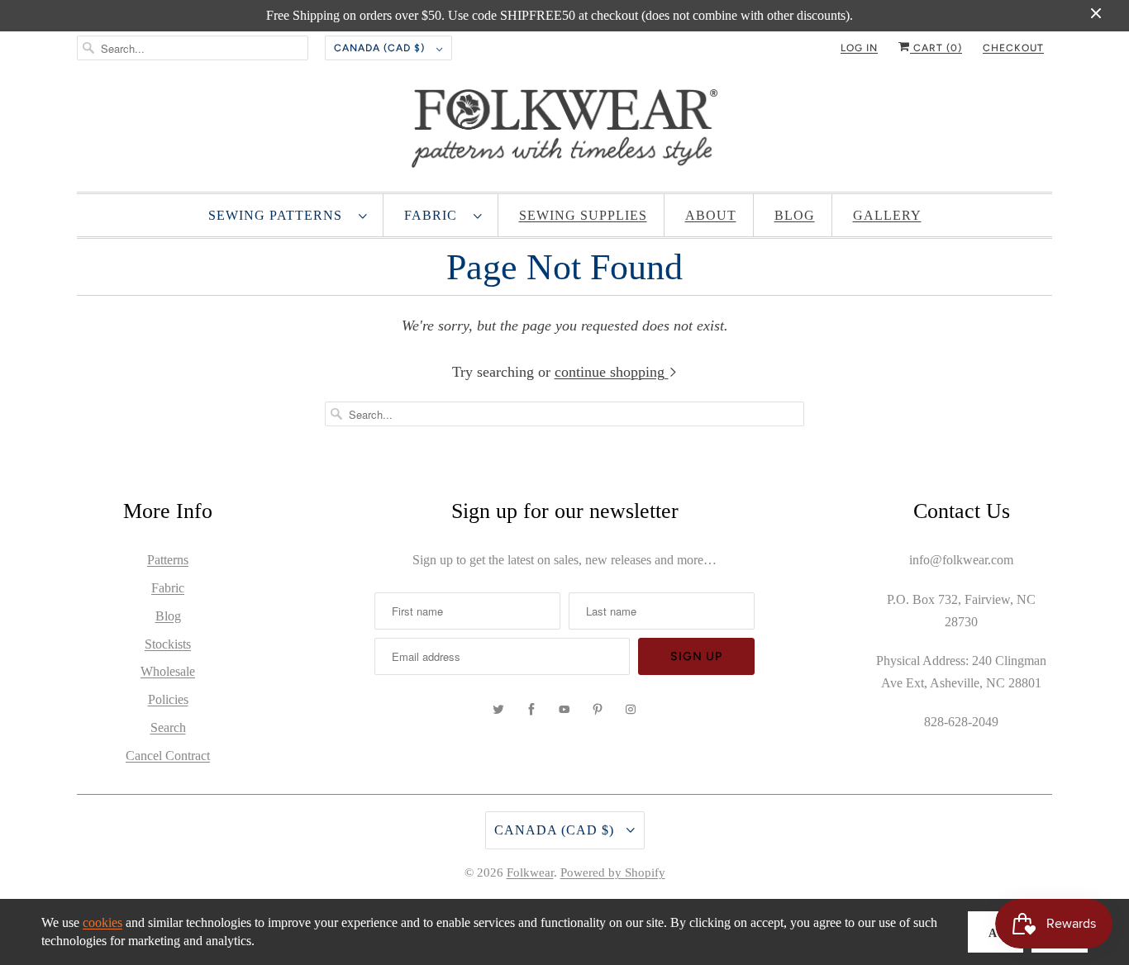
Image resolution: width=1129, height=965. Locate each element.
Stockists (168, 644)
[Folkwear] (564, 132)
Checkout (1013, 48)
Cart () (936, 48)
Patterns (167, 560)
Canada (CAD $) (381, 48)
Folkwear (530, 872)
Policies (168, 699)
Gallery (887, 215)
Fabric (434, 215)
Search (168, 727)
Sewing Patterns (279, 215)
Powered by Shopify (612, 872)
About (710, 215)
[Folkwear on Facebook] (531, 709)
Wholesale (168, 671)
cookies (102, 922)
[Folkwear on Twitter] (498, 709)
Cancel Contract (168, 756)
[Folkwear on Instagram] (630, 709)
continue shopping (612, 372)
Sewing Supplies (583, 215)
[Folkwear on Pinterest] (597, 709)
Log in (859, 48)
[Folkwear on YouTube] (564, 709)
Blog (794, 215)
